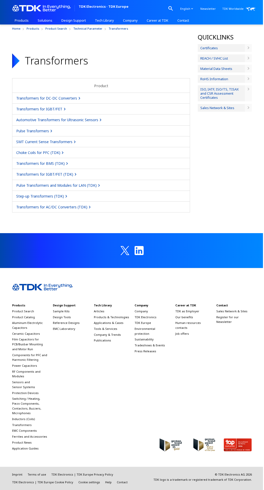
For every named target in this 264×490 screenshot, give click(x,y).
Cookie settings (89, 482)
